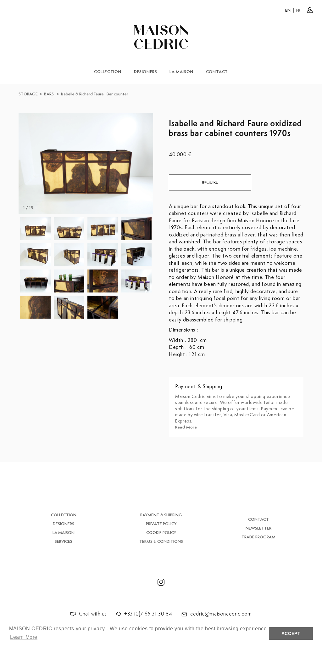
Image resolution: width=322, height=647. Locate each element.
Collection (107, 72)
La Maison (181, 72)
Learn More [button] (23, 637)
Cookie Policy (161, 533)
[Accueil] (161, 37)
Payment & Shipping (161, 515)
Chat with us (93, 614)
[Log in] (310, 10)
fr (298, 11)
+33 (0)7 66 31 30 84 (148, 614)
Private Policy (161, 524)
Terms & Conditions (161, 542)
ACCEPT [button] (291, 633)
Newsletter (258, 528)
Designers (145, 72)
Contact (217, 72)
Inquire (210, 182)
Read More (186, 427)
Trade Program (258, 537)
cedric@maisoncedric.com (221, 614)
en (288, 11)
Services (63, 542)
